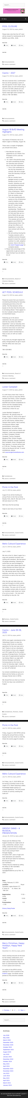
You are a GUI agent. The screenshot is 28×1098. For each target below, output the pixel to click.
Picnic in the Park (10, 487)
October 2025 (7, 1047)
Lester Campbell (9, 387)
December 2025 (8, 1042)
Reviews (6, 619)
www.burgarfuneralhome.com (14, 452)
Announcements (9, 62)
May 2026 (6, 1037)
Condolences (8, 476)
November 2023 (8, 1071)
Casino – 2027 (8, 73)
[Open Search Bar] (25, 19)
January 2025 (7, 1056)
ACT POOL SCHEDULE (12, 292)
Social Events (19, 532)
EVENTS (5, 973)
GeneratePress (17, 1095)
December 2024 (8, 1059)
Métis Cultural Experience (14, 774)
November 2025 (8, 1045)
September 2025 (8, 1049)
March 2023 (7, 1083)
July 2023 (6, 1073)
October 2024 (7, 1061)
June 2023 (6, 1075)
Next (23, 1010)
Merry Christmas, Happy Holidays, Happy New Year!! (13, 945)
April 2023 (6, 1080)
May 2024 (6, 1064)
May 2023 (6, 1078)
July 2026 (6, 1035)
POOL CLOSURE (9, 26)
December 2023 (8, 1068)
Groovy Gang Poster (8, 908)
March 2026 (7, 1040)
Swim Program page (17, 245)
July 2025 (6, 1054)
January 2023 (7, 1085)
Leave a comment (9, 64)
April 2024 (6, 1066)
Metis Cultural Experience (14, 543)
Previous (5, 1010)
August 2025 (7, 1052)
